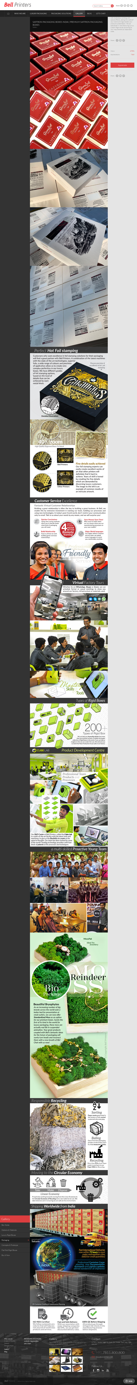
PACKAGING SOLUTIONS (32, 1339)
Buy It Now (6, 1255)
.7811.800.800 (110, 1352)
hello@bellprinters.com (104, 1357)
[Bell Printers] (17, 4)
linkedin (103, 1370)
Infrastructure (8, 1346)
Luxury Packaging (38, 13)
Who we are (20, 13)
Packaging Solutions (61, 13)
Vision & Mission (9, 1341)
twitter (98, 1370)
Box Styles (5, 1225)
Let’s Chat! (101, 13)
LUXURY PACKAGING (31, 1341)
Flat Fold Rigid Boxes (9, 1250)
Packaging (5, 1240)
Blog (89, 13)
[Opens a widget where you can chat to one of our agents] (129, 1381)
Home (8, 13)
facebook (93, 1370)
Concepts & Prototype (10, 1245)
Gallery (79, 13)
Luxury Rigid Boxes (9, 1235)
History (6, 1343)
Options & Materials (9, 1230)
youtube (107, 1370)
